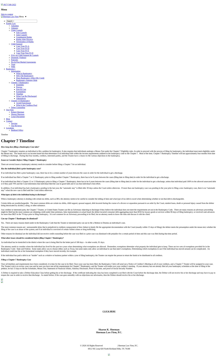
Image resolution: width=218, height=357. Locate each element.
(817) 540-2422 (9, 5)
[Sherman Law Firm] (10, 17)
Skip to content (7, 14)
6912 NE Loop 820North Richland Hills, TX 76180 (109, 339)
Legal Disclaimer (110, 346)
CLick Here (109, 311)
